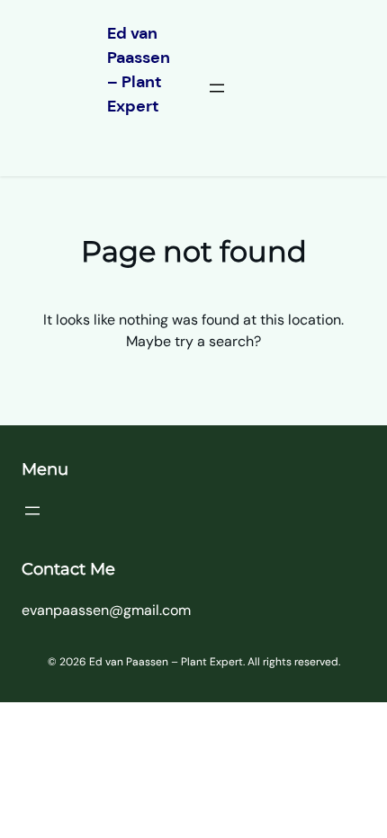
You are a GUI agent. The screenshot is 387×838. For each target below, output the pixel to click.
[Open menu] (217, 88)
